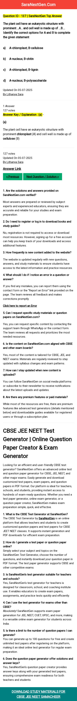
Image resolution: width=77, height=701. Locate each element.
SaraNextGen (47, 518)
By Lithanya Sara (13, 94)
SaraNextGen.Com (38, 4)
